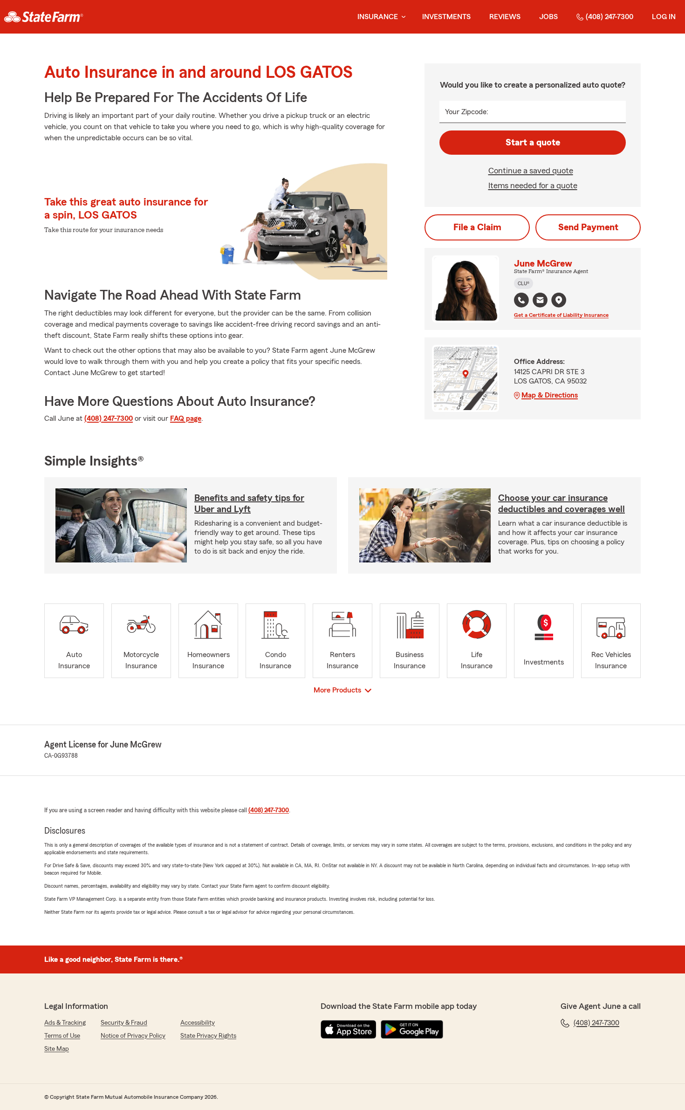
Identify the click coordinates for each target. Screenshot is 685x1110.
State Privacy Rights (208, 1036)
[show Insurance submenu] (401, 17)
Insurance (377, 17)
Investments (446, 17)
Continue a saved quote (530, 170)
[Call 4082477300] (521, 300)
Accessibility (197, 1023)
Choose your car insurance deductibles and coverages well (561, 503)
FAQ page (185, 418)
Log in (664, 17)
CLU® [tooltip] (523, 283)
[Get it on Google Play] (412, 1029)
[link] (43, 16)
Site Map (56, 1049)
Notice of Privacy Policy (133, 1036)
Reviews (505, 17)
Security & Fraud (124, 1023)
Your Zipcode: (466, 112)
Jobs (548, 17)
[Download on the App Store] (349, 1029)
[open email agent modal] (540, 301)
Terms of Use (62, 1036)
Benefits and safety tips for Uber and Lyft (249, 503)
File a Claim (477, 227)
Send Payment (588, 227)
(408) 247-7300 (609, 17)
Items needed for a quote (532, 185)
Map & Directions (549, 395)
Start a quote (533, 142)
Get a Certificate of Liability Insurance (561, 315)
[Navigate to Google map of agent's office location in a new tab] (558, 300)
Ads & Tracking (65, 1023)
